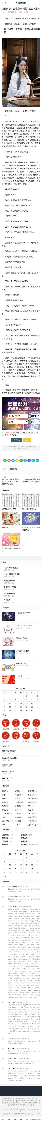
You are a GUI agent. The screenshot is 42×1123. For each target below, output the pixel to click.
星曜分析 (32, 817)
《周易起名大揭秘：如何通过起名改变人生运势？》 (31, 480)
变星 (31, 806)
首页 (3, 1120)
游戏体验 (19, 791)
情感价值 (6, 802)
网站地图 (23, 1109)
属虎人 (18, 810)
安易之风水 (39, 1121)
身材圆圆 (19, 817)
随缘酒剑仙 (13, 469)
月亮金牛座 (33, 825)
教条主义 (32, 795)
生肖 (27, 1120)
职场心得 (6, 810)
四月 (4, 817)
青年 (17, 798)
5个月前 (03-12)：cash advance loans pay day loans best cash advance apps (24, 1041)
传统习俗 (19, 813)
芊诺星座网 (21, 3)
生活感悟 (32, 821)
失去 (4, 798)
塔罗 (9, 1120)
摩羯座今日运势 (7, 765)
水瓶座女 (6, 791)
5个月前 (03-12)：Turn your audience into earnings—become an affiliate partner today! (24, 1051)
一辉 (17, 825)
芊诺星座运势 (33, 1121)
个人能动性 (20, 802)
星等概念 (32, 802)
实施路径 (6, 806)
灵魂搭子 (19, 806)
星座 (15, 1120)
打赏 (26, 440)
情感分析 (19, 795)
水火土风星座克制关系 (9, 758)
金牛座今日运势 (7, 778)
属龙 (4, 825)
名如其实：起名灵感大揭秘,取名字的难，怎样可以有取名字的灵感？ (10, 481)
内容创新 (19, 821)
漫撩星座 (5, 527)
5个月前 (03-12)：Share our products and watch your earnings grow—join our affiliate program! (24, 1061)
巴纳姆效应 (33, 798)
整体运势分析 (7, 821)
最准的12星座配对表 (29, 509)
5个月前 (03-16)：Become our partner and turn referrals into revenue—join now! (24, 889)
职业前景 (32, 791)
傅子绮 (31, 810)
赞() (26, 12)
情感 (21, 1120)
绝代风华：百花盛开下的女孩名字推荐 (21, 8)
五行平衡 (32, 813)
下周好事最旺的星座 (9, 751)
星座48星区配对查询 (9, 509)
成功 (4, 795)
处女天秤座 (7, 813)
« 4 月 (4, 715)
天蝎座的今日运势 (8, 771)
